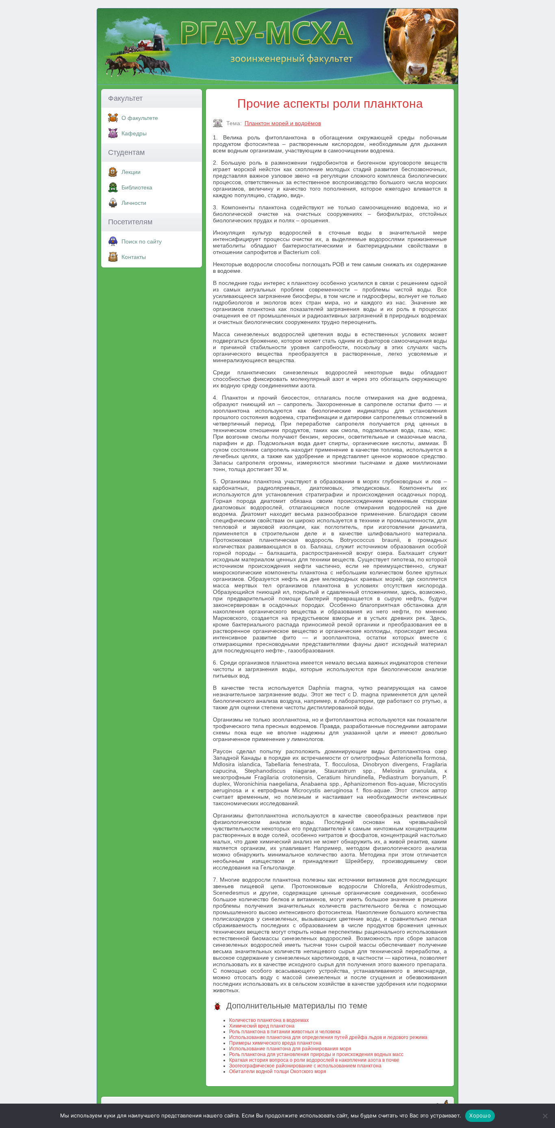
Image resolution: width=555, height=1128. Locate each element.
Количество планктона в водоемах (269, 1020)
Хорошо (480, 1115)
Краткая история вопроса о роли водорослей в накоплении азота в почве (314, 1060)
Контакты (133, 257)
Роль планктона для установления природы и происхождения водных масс (316, 1054)
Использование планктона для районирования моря (290, 1049)
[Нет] (545, 1116)
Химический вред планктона (262, 1026)
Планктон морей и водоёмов (283, 123)
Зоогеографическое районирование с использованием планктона (305, 1066)
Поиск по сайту (141, 241)
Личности (133, 203)
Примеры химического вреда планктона (275, 1043)
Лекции (131, 172)
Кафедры (134, 133)
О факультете (139, 118)
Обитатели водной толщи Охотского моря (277, 1071)
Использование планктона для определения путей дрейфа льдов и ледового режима (328, 1037)
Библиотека (136, 187)
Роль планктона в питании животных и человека (284, 1032)
